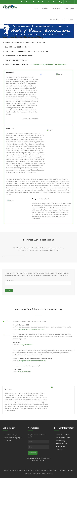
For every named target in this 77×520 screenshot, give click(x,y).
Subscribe (32, 453)
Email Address (10, 280)
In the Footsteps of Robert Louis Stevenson (49, 64)
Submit (8, 290)
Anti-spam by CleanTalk (35, 458)
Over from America (26, 345)
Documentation (61, 443)
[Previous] (7, 256)
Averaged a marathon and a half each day (32, 361)
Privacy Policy (60, 446)
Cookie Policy (60, 441)
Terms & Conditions (63, 435)
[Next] (70, 256)
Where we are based (63, 438)
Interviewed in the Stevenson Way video (31, 329)
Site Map (59, 449)
